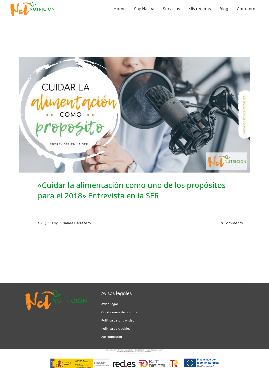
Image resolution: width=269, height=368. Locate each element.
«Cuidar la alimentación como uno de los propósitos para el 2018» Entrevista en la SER (132, 190)
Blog (54, 223)
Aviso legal (109, 304)
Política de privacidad (118, 320)
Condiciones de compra (119, 312)
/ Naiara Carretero (75, 223)
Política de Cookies (116, 329)
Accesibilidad (111, 337)
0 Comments (232, 223)
